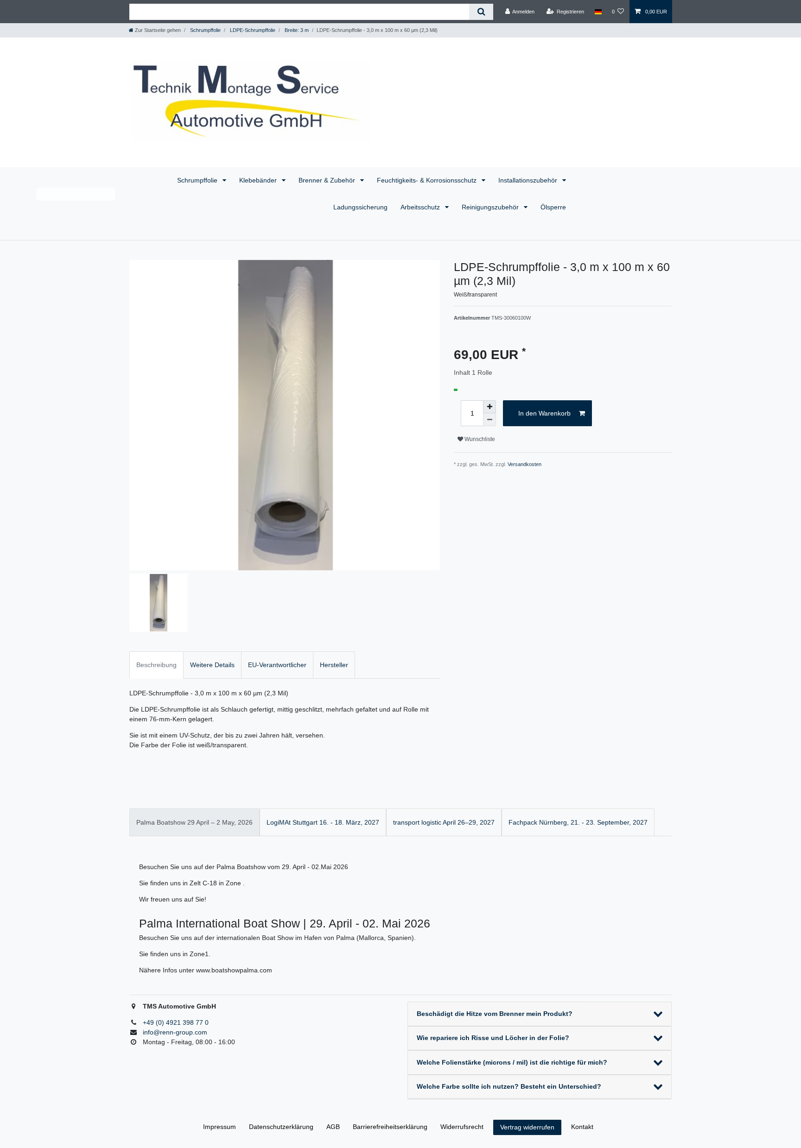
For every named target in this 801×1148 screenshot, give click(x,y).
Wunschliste (479, 439)
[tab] (194, 822)
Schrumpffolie (198, 180)
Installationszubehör (528, 180)
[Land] (597, 11)
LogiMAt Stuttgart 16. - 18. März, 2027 (323, 822)
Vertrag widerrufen (527, 1127)
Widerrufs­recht (461, 1126)
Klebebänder (259, 180)
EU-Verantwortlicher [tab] (277, 665)
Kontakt (582, 1126)
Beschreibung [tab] (156, 665)
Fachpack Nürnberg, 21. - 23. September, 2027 (578, 822)
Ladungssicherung (360, 207)
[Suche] (481, 12)
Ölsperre (553, 207)
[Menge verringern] (489, 419)
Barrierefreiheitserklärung (390, 1126)
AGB (333, 1126)
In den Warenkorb (544, 413)
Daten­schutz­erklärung (281, 1126)
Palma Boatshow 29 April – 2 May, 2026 (194, 822)
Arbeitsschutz (421, 207)
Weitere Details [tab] (212, 665)
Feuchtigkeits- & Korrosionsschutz (427, 180)
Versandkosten (524, 464)
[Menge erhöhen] (489, 406)
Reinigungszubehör (491, 207)
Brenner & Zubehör (328, 180)
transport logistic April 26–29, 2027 (444, 822)
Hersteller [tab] (334, 665)
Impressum (219, 1126)
